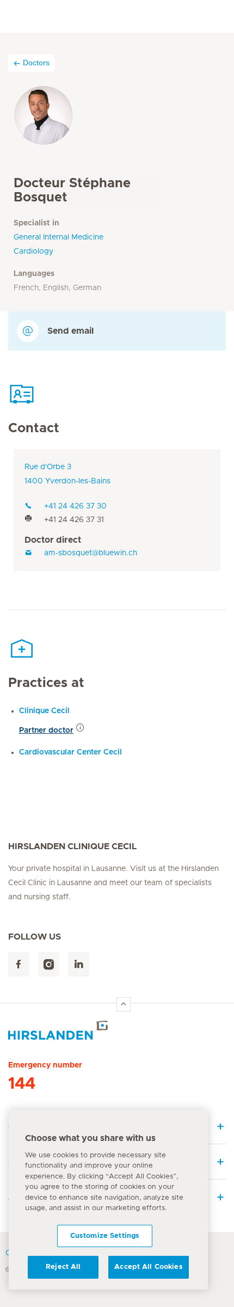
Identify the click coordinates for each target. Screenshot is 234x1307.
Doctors (36, 62)
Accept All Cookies (148, 1267)
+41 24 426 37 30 (75, 506)
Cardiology (33, 251)
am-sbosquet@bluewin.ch (90, 553)
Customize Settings (104, 1235)
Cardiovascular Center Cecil (70, 752)
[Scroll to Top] (123, 1004)
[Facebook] (18, 964)
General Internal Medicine (58, 237)
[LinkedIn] (78, 964)
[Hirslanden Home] (117, 1030)
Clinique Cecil (44, 711)
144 (21, 1084)
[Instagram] (48, 964)
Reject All (63, 1267)
